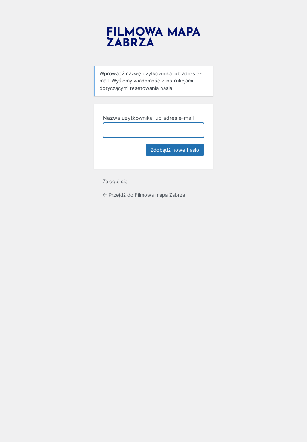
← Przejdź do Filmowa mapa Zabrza (144, 195)
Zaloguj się (115, 181)
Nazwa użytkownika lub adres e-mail (148, 118)
